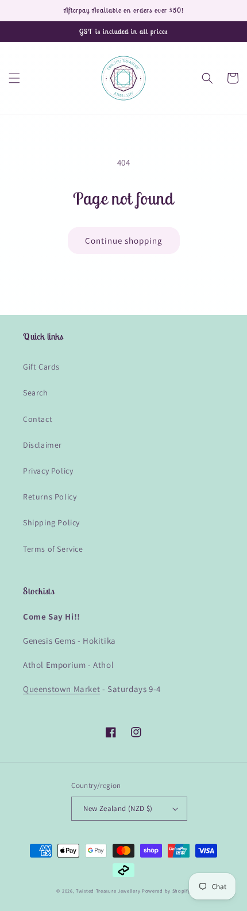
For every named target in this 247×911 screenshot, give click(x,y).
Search (35, 392)
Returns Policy (49, 496)
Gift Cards (41, 367)
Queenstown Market (61, 688)
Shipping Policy (51, 522)
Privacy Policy (48, 471)
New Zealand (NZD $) (118, 808)
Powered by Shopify (166, 890)
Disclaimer (42, 445)
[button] (14, 78)
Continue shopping (124, 240)
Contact (37, 419)
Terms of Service (53, 549)
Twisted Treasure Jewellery (108, 890)
